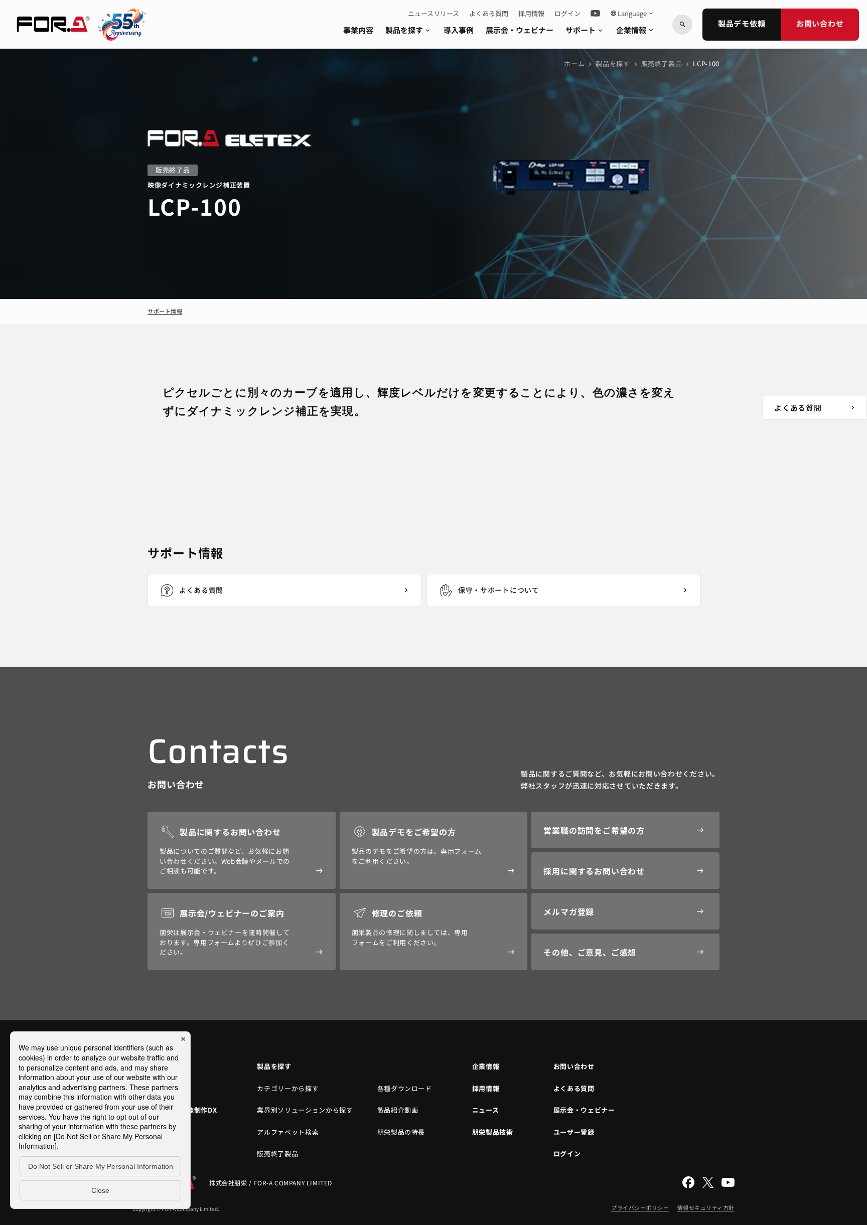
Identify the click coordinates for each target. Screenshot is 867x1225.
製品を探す (408, 30)
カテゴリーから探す (288, 1088)
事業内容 (358, 30)
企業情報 (635, 30)
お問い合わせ (820, 23)
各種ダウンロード (404, 1088)
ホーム (574, 63)
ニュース (485, 1110)
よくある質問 (488, 14)
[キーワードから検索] (682, 25)
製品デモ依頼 (742, 23)
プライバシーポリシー (640, 1207)
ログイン (567, 14)
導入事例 (459, 30)
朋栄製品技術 (492, 1132)
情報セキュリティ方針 (706, 1207)
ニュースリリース (433, 14)
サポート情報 (165, 311)
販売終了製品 (661, 63)
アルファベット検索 (288, 1132)
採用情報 (531, 14)
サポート (584, 30)
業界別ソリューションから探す (305, 1110)
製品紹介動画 (397, 1110)
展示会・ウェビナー (519, 30)
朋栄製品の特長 (401, 1132)
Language (632, 13)
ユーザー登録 (574, 1132)
